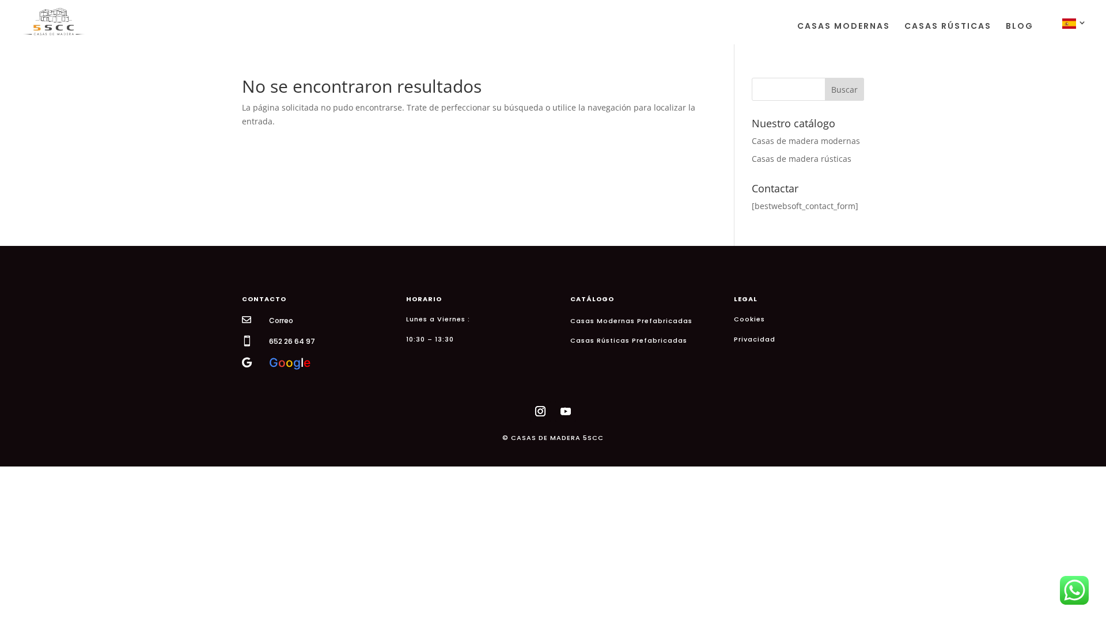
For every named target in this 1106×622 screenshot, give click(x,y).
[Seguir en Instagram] (540, 411)
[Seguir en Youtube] (565, 411)
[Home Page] (54, 21)
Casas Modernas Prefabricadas (631, 320)
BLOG (1019, 27)
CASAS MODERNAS (843, 27)
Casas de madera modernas (806, 140)
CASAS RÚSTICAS (947, 27)
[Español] (1075, 31)
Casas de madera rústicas (801, 158)
